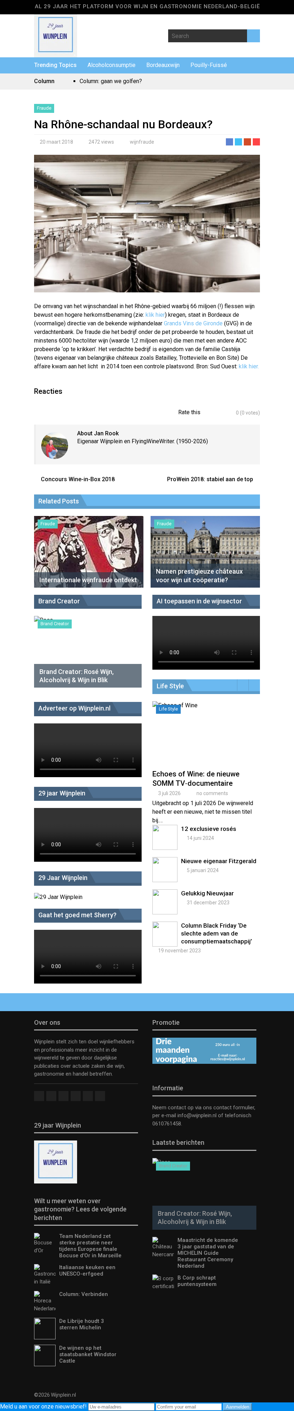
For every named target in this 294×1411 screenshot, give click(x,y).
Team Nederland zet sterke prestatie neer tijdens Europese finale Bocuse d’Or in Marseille (90, 1246)
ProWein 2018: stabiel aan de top (210, 479)
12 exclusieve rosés (208, 828)
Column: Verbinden (83, 1294)
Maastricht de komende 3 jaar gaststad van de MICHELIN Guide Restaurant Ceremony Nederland (207, 1253)
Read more (207, 741)
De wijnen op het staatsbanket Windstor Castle (88, 1354)
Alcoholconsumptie (111, 65)
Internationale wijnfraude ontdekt (88, 580)
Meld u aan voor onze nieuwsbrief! (44, 1406)
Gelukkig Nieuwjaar (207, 893)
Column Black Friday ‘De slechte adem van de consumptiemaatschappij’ (216, 933)
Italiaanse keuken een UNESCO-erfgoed (87, 1270)
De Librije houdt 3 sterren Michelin (81, 1324)
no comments (212, 793)
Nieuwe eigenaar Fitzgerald (218, 861)
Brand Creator (55, 623)
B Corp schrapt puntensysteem (197, 1280)
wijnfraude (142, 142)
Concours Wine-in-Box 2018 (78, 479)
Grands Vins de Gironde (193, 323)
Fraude (44, 108)
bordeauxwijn (163, 65)
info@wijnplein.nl (197, 1115)
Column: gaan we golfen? (111, 81)
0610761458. (167, 1123)
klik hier (155, 314)
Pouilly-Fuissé (208, 65)
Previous (242, 685)
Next (254, 685)
